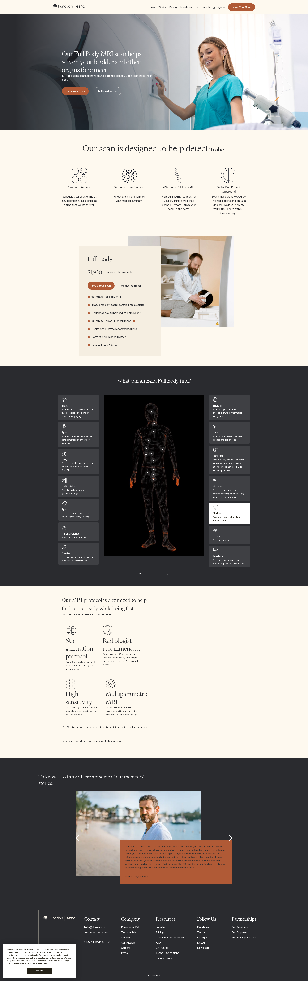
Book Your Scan (241, 7)
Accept (39, 971)
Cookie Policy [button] (52, 961)
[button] (77, 838)
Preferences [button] (42, 963)
